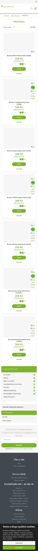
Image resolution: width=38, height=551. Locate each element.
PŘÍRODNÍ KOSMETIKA (10, 390)
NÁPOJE (6, 378)
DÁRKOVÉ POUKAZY (9, 397)
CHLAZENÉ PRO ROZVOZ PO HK (12, 384)
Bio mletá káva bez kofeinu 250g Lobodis (19, 340)
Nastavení (19, 543)
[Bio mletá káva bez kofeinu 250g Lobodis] (19, 326)
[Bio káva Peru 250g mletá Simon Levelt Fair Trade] (19, 278)
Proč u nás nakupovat (19, 466)
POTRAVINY (7, 375)
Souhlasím (19, 548)
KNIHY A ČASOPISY (9, 381)
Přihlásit (19, 445)
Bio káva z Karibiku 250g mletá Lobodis (19, 103)
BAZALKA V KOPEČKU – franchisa (19, 506)
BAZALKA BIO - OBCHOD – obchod (19, 498)
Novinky (5, 417)
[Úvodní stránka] (7, 6)
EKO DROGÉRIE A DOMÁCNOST (12, 393)
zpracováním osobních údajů (23, 449)
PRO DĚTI (6, 387)
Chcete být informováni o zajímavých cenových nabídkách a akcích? (19, 433)
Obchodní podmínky (19, 514)
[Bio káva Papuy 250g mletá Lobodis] (19, 138)
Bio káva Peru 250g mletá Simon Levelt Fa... (19, 292)
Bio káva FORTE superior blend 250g (19, 197)
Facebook (18, 469)
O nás (19, 463)
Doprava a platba (19, 480)
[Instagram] (36, 2)
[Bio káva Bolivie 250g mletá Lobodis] (19, 42)
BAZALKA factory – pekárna (19, 503)
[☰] (35, 8)
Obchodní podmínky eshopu (19, 478)
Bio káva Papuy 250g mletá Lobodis (19, 151)
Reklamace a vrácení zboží (19, 519)
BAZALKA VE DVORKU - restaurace (19, 501)
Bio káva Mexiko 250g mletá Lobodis (19, 244)
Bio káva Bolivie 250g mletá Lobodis (19, 55)
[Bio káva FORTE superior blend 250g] (19, 184)
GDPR (19, 522)
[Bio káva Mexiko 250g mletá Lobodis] (19, 231)
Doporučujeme (7, 421)
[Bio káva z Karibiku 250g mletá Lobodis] (19, 89)
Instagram (20, 469)
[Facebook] (34, 1)
